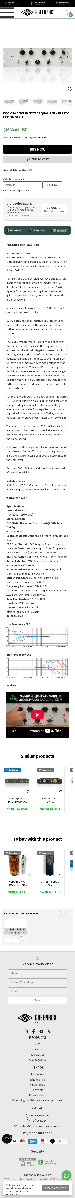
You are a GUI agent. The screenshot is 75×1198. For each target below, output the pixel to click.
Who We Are (37, 1079)
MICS (37, 1044)
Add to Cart (40, 159)
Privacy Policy (37, 1095)
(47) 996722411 (40, 1120)
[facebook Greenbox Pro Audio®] (33, 1032)
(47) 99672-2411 (40, 1115)
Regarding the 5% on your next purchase (37, 1100)
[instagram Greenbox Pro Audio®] (25, 1032)
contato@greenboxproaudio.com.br (40, 1126)
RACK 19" (37, 1049)
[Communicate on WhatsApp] (66, 1175)
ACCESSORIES (37, 1060)
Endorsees (37, 1074)
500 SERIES (38, 1054)
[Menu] (7, 12)
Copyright (37, 1090)
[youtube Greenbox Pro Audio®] (41, 1032)
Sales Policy (37, 1084)
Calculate (52, 184)
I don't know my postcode (16, 190)
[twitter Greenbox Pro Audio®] (49, 1032)
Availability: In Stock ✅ (17, 170)
